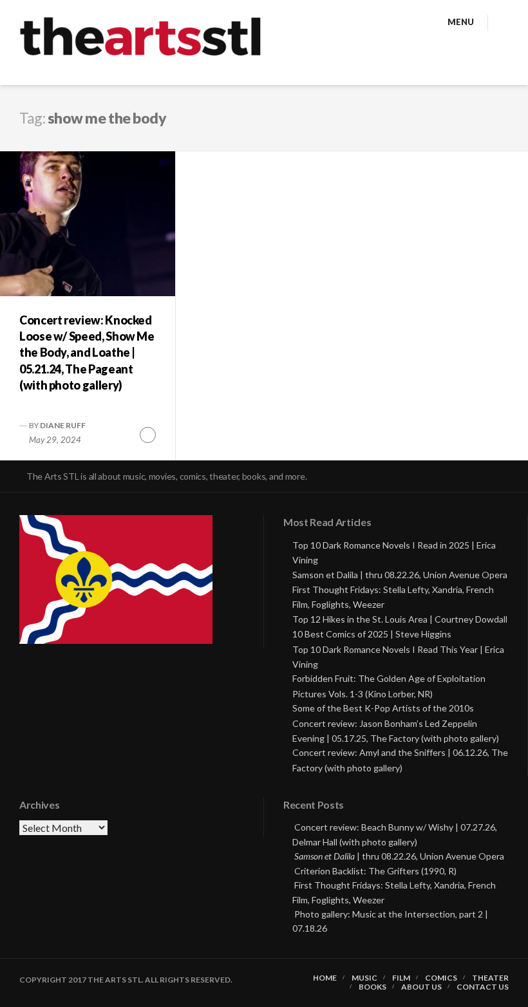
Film (401, 978)
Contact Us (483, 987)
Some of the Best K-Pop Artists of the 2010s (383, 707)
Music (364, 978)
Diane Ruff (63, 425)
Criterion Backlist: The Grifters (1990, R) (375, 870)
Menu (461, 22)
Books (372, 987)
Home (325, 978)
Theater (490, 978)
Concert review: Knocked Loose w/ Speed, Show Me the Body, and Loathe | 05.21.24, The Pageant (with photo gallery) (87, 352)
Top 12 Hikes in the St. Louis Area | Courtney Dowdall (399, 619)
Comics (441, 978)
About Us (421, 987)
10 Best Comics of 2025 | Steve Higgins (371, 633)
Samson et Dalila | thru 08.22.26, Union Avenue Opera (399, 574)
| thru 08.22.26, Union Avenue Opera (399, 856)
